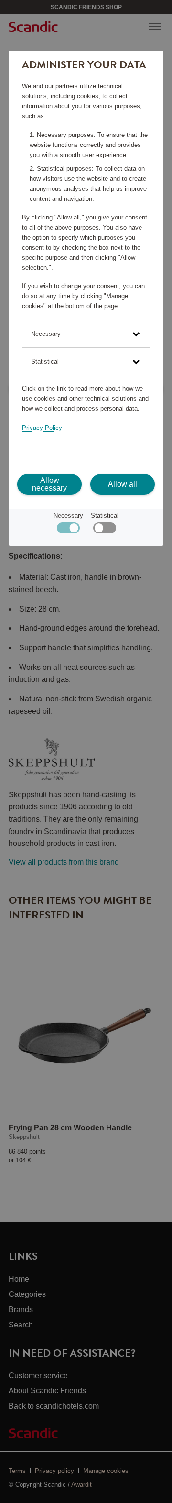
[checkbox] (104, 530)
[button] (86, 333)
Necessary (68, 515)
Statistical (104, 515)
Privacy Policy (42, 427)
